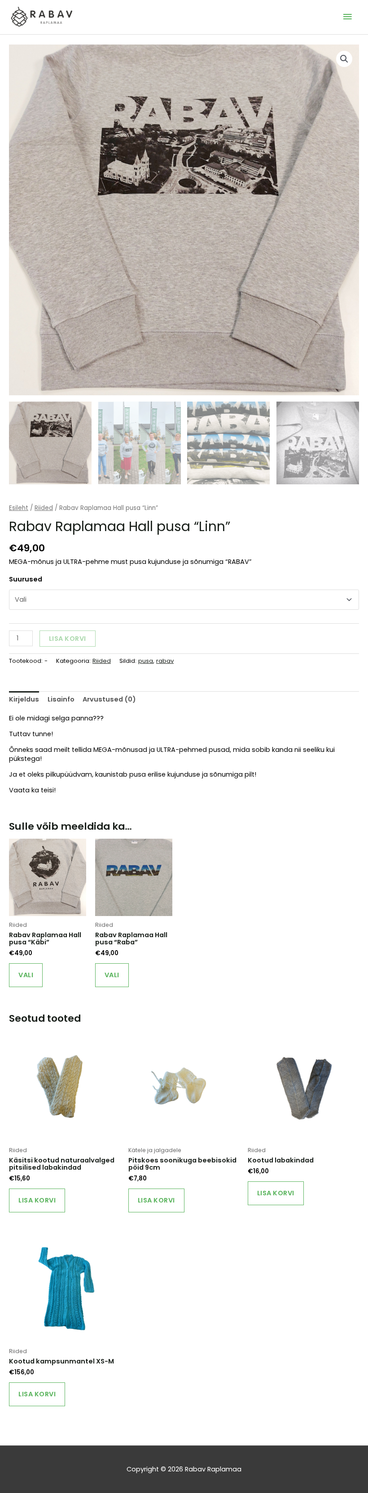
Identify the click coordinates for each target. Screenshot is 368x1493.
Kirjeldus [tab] (24, 699)
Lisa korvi (67, 638)
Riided (44, 508)
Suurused (25, 579)
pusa (145, 661)
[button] (344, 59)
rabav (165, 661)
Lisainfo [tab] (61, 699)
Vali (25, 974)
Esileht (18, 508)
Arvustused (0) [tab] (109, 699)
